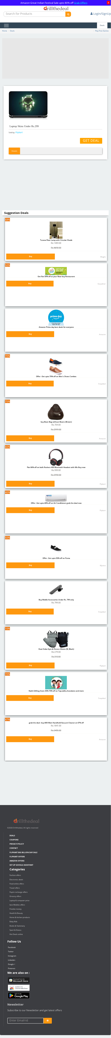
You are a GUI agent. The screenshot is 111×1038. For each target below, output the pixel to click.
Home (4, 31)
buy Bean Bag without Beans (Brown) (56, 422)
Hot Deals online (16, 934)
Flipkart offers (17, 856)
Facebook (12, 947)
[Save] (48, 1021)
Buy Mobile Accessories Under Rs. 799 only (56, 599)
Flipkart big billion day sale (23, 852)
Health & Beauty (16, 913)
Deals (102, 25)
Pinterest (11, 968)
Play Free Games (102, 31)
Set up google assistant (21, 865)
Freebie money (16, 909)
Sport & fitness (15, 930)
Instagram (12, 956)
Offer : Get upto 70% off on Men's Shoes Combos (56, 376)
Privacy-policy (17, 844)
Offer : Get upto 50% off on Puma (56, 558)
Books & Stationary (17, 926)
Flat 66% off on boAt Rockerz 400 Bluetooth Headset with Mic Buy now (56, 467)
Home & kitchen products (20, 917)
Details (14, 151)
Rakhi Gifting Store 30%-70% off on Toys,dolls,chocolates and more (56, 691)
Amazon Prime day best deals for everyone (56, 327)
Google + (11, 964)
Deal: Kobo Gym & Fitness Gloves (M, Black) (56, 649)
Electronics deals (16, 879)
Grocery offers (15, 896)
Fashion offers (15, 875)
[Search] (68, 14)
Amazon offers (17, 861)
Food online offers (17, 884)
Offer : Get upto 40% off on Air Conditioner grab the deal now (56, 503)
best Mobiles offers (17, 905)
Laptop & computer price (19, 900)
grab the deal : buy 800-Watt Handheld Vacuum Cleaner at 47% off (56, 723)
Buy (30, 256)
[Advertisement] (55, 58)
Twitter (11, 951)
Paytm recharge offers (19, 892)
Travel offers (15, 888)
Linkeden (11, 960)
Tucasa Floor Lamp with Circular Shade (56, 240)
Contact (14, 848)
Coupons (14, 840)
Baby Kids (13, 921)
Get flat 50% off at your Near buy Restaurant (56, 276)
